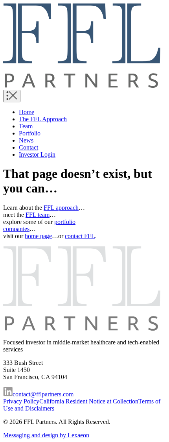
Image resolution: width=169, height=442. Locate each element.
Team (26, 126)
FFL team (38, 214)
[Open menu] (11, 96)
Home (26, 112)
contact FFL (80, 236)
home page (38, 236)
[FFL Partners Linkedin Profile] (8, 394)
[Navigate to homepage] (81, 86)
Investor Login (37, 154)
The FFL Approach (43, 119)
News (26, 140)
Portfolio (29, 133)
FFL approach (61, 207)
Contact (28, 147)
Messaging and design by (46, 435)
